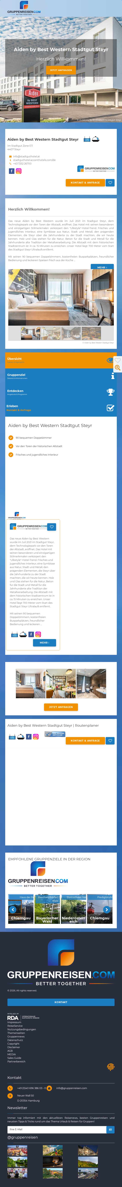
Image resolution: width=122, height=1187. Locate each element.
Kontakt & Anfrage (85, 182)
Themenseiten (16, 1033)
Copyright (13, 1043)
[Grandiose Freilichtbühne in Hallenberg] (17, 1173)
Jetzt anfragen (61, 70)
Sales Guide (14, 1058)
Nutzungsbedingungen (21, 1029)
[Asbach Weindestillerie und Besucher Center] (53, 1161)
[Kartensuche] (118, 369)
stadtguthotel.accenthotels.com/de (34, 160)
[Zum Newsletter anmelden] (110, 1129)
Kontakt (61, 1002)
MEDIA (11, 1054)
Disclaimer (13, 1047)
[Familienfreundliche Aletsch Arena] (53, 1150)
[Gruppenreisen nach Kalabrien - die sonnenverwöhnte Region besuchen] (53, 1173)
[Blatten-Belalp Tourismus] (88, 1161)
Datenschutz (15, 1040)
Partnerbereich (16, 1061)
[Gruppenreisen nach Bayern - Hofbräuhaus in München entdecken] (88, 1150)
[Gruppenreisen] (23, 7)
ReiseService (15, 1025)
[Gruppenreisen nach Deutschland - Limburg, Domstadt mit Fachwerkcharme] (17, 1161)
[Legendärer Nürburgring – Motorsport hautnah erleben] (88, 1173)
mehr (101, 267)
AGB (10, 1050)
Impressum (14, 1022)
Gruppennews (16, 1036)
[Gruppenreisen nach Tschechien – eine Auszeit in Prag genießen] (17, 1150)
